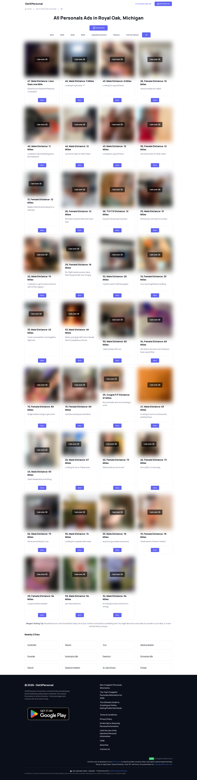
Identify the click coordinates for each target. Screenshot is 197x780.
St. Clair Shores (109, 667)
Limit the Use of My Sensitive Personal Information (108, 733)
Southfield (31, 645)
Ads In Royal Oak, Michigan (46, 9)
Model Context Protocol (118, 771)
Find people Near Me (143, 4)
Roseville (31, 656)
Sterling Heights (147, 645)
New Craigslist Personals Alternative (111, 686)
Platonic (116, 35)
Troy (105, 645)
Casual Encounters (99, 35)
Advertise (104, 745)
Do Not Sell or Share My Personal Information (110, 725)
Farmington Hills (71, 656)
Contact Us (105, 749)
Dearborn (107, 656)
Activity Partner (132, 35)
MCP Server (116, 762)
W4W (83, 35)
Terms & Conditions (108, 714)
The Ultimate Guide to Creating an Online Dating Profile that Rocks (111, 705)
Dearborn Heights (72, 667)
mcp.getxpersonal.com (163, 764)
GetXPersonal (34, 3)
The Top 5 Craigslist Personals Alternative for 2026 (111, 695)
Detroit (30, 667)
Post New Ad (165, 4)
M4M (72, 35)
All (146, 35)
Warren (68, 645)
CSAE (102, 740)
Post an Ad (100, 28)
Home (29, 9)
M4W (52, 35)
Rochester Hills (146, 656)
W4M (62, 35)
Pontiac (143, 667)
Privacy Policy (106, 719)
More (42, 100)
